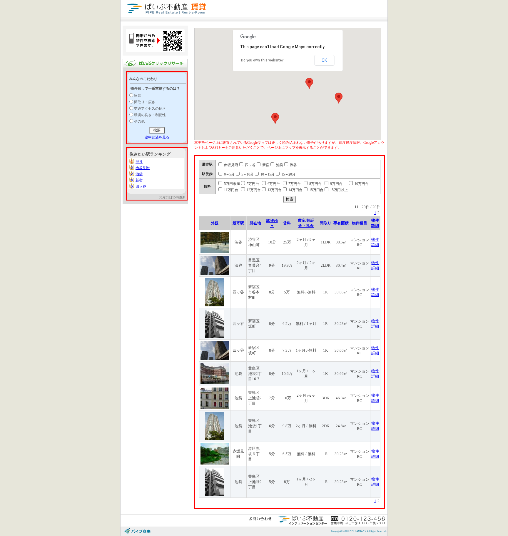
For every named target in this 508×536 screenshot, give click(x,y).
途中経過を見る (157, 137)
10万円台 (361, 184)
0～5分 (229, 174)
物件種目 (359, 223)
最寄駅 (238, 223)
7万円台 (294, 184)
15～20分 (287, 174)
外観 (214, 223)
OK (324, 60)
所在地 (255, 223)
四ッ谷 (141, 186)
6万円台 (273, 184)
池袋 (139, 174)
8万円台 (315, 184)
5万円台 (252, 184)
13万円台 (274, 190)
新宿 (139, 180)
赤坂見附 (143, 168)
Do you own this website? (262, 60)
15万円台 (315, 190)
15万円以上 (338, 190)
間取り (325, 223)
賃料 (287, 223)
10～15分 (267, 174)
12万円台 (253, 190)
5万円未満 (231, 184)
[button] (309, 83)
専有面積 (341, 223)
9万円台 (335, 184)
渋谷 (139, 162)
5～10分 (247, 174)
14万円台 (295, 190)
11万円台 (230, 190)
